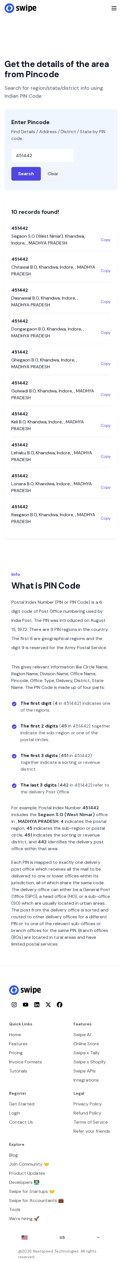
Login (14, 1113)
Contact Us (21, 1122)
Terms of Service (90, 1122)
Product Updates (27, 1173)
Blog (13, 1155)
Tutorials (18, 1071)
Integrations (86, 1080)
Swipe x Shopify (89, 1062)
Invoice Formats (25, 1062)
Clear (53, 174)
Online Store (86, 1044)
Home (15, 1035)
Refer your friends (91, 1131)
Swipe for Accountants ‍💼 (36, 1200)
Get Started (21, 1104)
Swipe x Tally (86, 1053)
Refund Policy (87, 1113)
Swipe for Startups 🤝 (32, 1191)
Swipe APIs (84, 1071)
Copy (106, 239)
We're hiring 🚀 (24, 1219)
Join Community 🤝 (29, 1164)
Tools (14, 1210)
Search (26, 174)
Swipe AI (82, 1035)
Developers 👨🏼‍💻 (24, 1182)
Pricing (16, 1053)
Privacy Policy (87, 1104)
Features (18, 1044)
